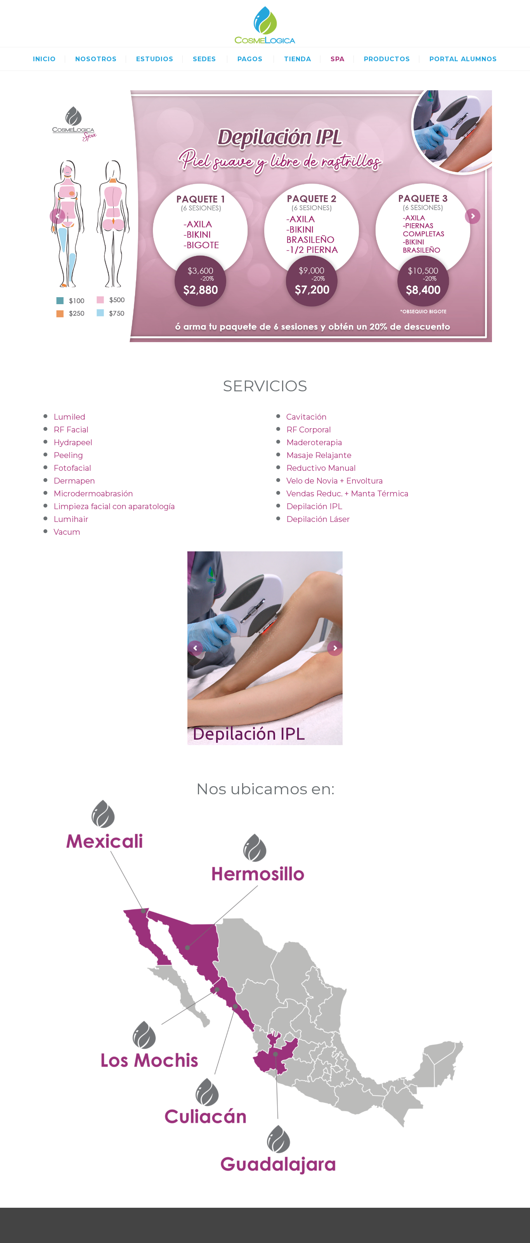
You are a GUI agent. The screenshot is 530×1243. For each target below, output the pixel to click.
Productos (387, 59)
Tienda (297, 59)
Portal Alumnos (463, 59)
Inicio (44, 59)
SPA (338, 59)
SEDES (204, 59)
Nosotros (96, 59)
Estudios (154, 59)
